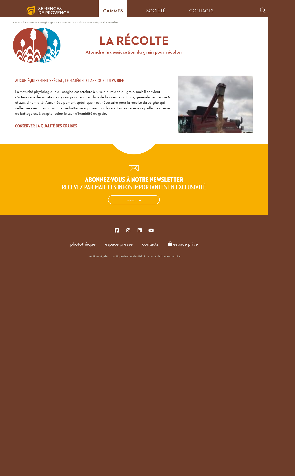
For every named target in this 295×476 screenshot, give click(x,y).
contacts (201, 11)
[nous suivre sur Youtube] (151, 230)
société (156, 11)
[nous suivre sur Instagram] (128, 230)
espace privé (185, 244)
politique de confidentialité (128, 256)
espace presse (119, 244)
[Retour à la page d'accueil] (51, 8)
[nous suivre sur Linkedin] (139, 230)
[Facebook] (117, 230)
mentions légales (98, 256)
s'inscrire (134, 199)
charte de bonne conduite (164, 256)
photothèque (82, 244)
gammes (113, 11)
